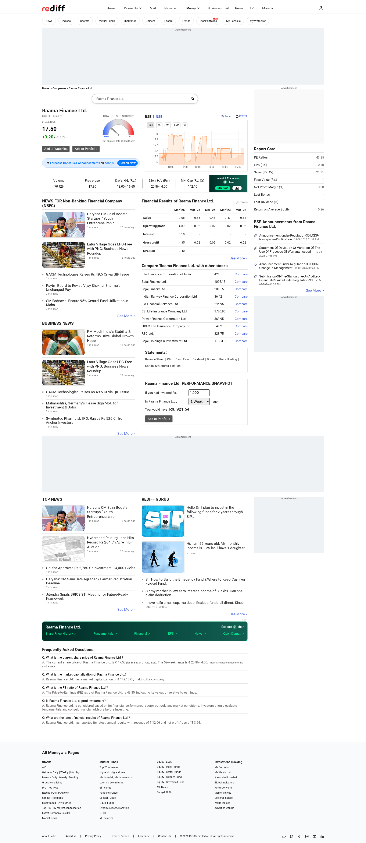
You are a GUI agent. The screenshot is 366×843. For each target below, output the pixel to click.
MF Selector (106, 818)
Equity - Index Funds (168, 766)
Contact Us (164, 836)
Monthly (75, 772)
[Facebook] (299, 837)
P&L (169, 359)
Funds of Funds (109, 792)
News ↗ (200, 633)
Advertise (70, 836)
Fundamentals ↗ (105, 633)
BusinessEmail (218, 8)
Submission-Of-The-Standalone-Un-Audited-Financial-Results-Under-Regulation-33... (290, 280)
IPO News (63, 792)
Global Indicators (224, 782)
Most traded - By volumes (56, 802)
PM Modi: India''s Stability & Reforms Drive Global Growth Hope (110, 336)
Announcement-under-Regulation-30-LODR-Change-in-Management (289, 266)
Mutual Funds (107, 20)
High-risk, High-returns (112, 772)
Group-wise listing (52, 782)
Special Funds (108, 797)
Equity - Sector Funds (169, 772)
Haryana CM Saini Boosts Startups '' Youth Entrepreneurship (107, 218)
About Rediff (49, 836)
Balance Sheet (154, 359)
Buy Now (223, 188)
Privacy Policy (93, 836)
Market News (49, 818)
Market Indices (223, 792)
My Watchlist (258, 20)
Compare (241, 274)
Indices (66, 20)
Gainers (150, 20)
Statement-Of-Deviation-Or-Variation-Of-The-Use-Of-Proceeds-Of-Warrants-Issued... (291, 251)
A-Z (44, 767)
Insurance (130, 20)
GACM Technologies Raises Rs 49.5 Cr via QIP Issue (87, 274)
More (266, 8)
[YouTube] (314, 837)
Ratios (176, 366)
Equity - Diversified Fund (170, 782)
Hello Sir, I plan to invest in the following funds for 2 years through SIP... (215, 512)
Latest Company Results (56, 813)
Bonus (211, 359)
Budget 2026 (164, 792)
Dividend (198, 359)
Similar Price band (52, 797)
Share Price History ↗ (61, 633)
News (168, 8)
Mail (153, 8)
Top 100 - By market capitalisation (61, 808)
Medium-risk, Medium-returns (116, 777)
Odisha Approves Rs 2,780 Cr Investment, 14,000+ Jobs (90, 568)
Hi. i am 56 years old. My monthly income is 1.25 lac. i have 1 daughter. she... (216, 548)
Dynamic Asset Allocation (114, 808)
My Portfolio (233, 20)
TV (252, 8)
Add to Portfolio (159, 419)
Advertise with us (224, 808)
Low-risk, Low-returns (111, 782)
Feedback (143, 836)
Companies (59, 88)
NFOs (103, 813)
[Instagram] (307, 837)
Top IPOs (53, 787)
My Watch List (223, 772)
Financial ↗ (142, 633)
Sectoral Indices (224, 797)
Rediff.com (195, 836)
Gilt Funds (105, 787)
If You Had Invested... (227, 777)
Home (111, 8)
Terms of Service (119, 836)
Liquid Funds (107, 802)
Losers (168, 20)
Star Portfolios (208, 20)
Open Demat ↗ (233, 633)
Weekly (64, 772)
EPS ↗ (172, 633)
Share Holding (228, 359)
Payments (131, 8)
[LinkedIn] (322, 837)
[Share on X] (291, 837)
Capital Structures (157, 366)
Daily (55, 772)
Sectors (84, 20)
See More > (126, 316)
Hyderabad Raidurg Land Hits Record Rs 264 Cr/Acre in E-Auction (110, 542)
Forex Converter (224, 787)
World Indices (222, 802)
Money (191, 8)
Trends (186, 20)
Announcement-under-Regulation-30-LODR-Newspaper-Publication (289, 237)
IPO (44, 787)
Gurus (239, 8)
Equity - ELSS (164, 761)
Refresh (243, 116)
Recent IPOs (49, 792)
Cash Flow (182, 359)
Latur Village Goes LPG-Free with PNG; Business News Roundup (109, 248)
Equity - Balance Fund (169, 777)
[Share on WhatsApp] (284, 837)
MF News (162, 787)
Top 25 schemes (109, 767)
